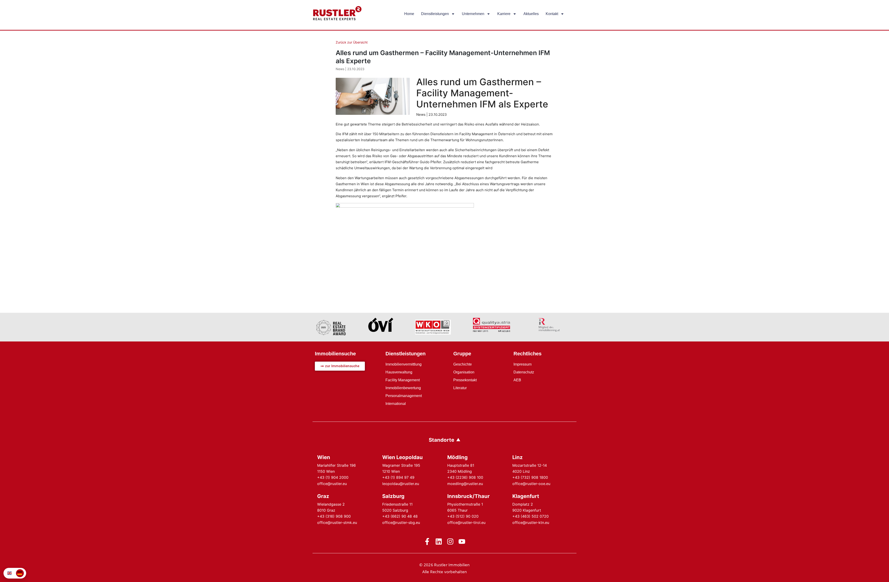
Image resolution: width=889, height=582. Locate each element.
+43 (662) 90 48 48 (400, 516)
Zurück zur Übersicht (352, 42)
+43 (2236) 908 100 (465, 477)
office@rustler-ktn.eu (530, 522)
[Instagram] (450, 541)
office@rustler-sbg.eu (401, 522)
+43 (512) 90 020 (463, 516)
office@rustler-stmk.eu (337, 522)
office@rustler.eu (332, 483)
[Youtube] (461, 541)
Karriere (503, 14)
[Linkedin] (438, 541)
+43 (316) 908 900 (334, 516)
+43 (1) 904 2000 (332, 477)
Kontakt (552, 14)
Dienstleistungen (435, 14)
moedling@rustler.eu (465, 483)
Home (409, 14)
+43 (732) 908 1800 (530, 477)
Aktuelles (531, 14)
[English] (10, 573)
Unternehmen (473, 14)
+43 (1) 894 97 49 (398, 477)
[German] (20, 573)
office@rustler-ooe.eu (531, 483)
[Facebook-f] (427, 541)
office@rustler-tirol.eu (466, 522)
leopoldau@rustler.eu (400, 483)
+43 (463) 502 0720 (530, 516)
